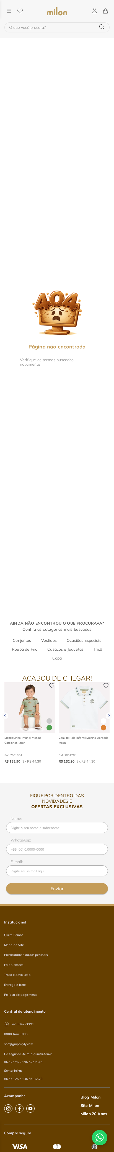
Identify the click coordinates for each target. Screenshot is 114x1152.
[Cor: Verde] (49, 727)
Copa (57, 658)
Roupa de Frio (24, 649)
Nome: (16, 818)
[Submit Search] (102, 27)
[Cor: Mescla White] (49, 721)
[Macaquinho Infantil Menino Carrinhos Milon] (29, 707)
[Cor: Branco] (103, 721)
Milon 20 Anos (94, 1113)
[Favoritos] (19, 11)
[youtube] (30, 1108)
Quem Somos (13, 935)
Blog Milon (91, 1097)
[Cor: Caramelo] (103, 727)
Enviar (57, 888)
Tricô (98, 649)
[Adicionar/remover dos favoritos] (51, 685)
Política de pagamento (20, 995)
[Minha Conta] (94, 11)
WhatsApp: (21, 840)
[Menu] (8, 11)
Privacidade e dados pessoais (26, 955)
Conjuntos (22, 640)
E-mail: (17, 861)
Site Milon (90, 1105)
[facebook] (19, 1108)
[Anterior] (5, 715)
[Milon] (57, 11)
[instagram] (8, 1108)
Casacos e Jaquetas (65, 649)
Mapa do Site (14, 945)
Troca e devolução (17, 975)
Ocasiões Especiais (84, 640)
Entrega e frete (15, 985)
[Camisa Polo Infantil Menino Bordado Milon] (84, 707)
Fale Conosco (13, 965)
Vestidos (49, 640)
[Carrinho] (105, 11)
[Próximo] (109, 715)
